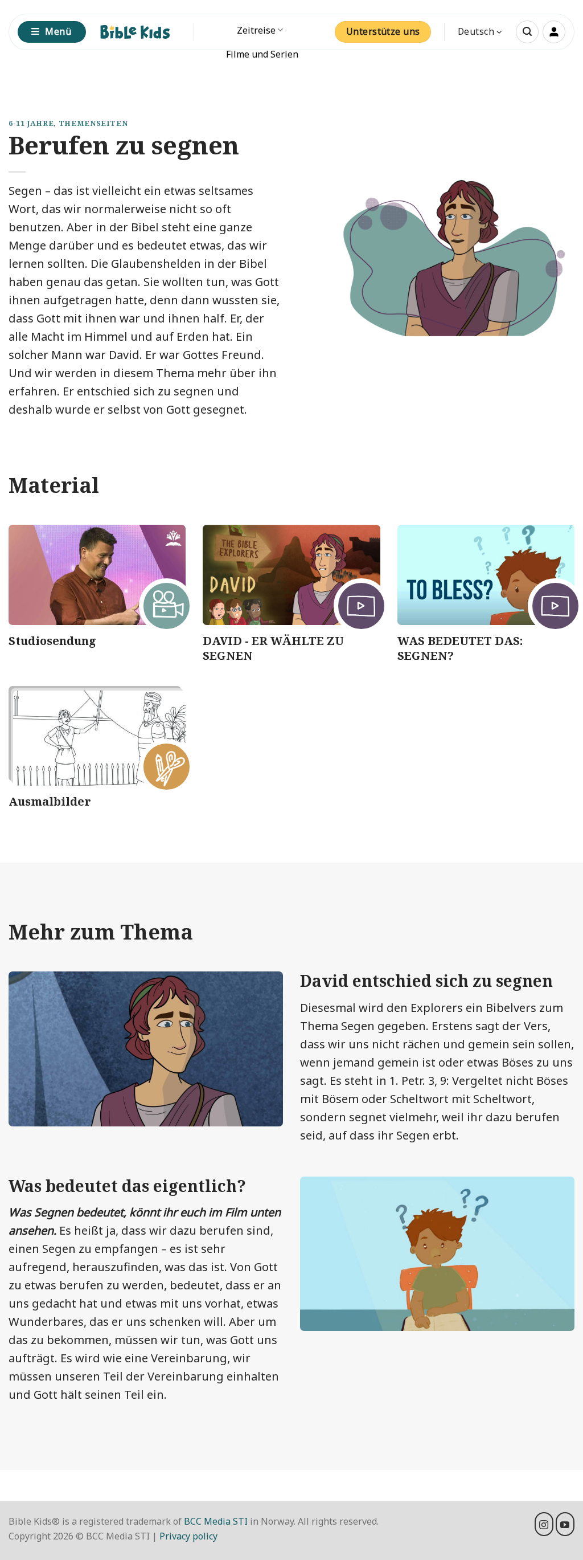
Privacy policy (188, 1536)
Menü (58, 31)
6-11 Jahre (31, 123)
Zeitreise (256, 30)
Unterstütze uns (383, 31)
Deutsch (476, 31)
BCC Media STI (216, 1521)
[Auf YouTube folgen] (565, 1524)
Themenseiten (93, 123)
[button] (527, 32)
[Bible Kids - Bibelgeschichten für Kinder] (140, 32)
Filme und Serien (262, 54)
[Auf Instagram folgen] (544, 1524)
